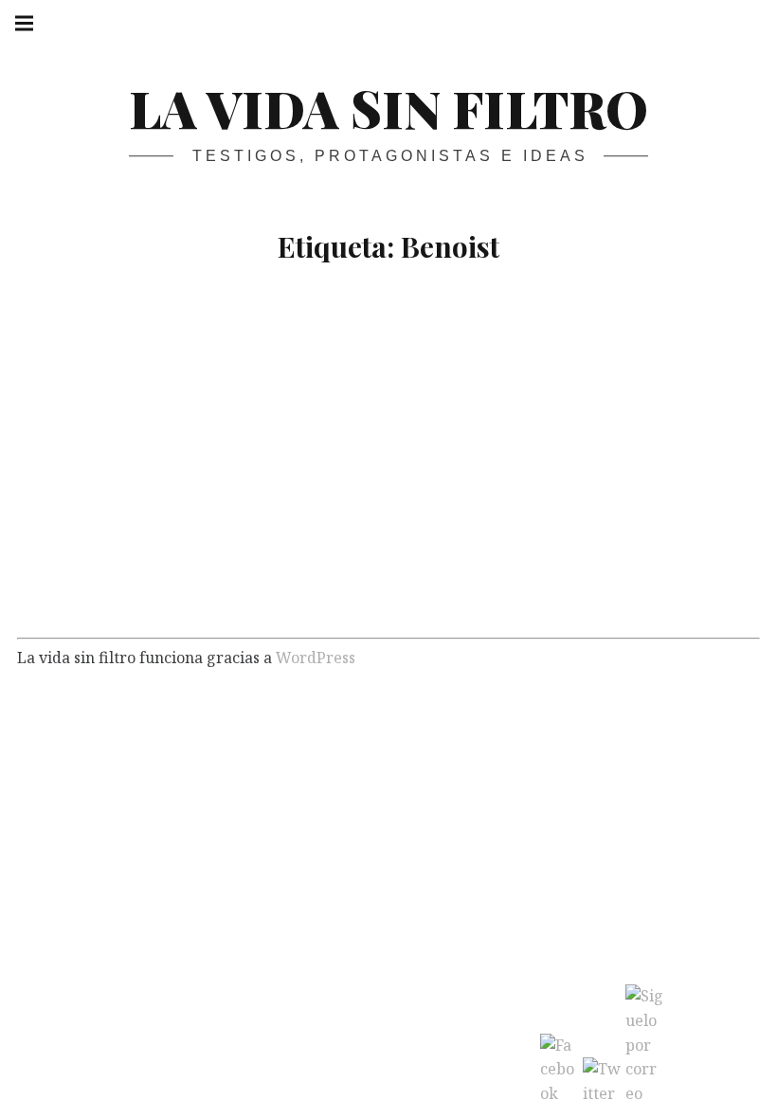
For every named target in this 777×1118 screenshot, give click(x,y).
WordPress (315, 657)
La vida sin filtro (388, 108)
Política (184, 592)
